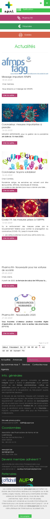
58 (29, 347)
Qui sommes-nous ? (10, 364)
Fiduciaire (27, 26)
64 (7, 351)
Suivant (17, 351)
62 (43, 347)
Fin (23, 351)
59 (32, 347)
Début (5, 347)
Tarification (27, 9)
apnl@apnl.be (8, 452)
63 (4, 351)
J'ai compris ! (25, 516)
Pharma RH (27, 18)
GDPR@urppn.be (27, 423)
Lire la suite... (9, 95)
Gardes (27, 35)
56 (21, 347)
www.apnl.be (7, 450)
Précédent (14, 347)
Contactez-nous (39, 364)
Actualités (5, 359)
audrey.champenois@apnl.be (29, 469)
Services (26, 364)
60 (36, 347)
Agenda (5, 369)
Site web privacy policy (11, 420)
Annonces (17, 359)
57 (25, 347)
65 (11, 351)
